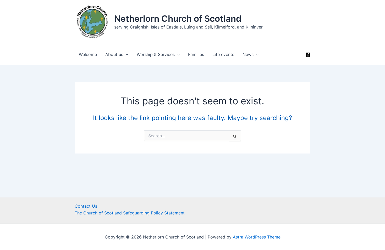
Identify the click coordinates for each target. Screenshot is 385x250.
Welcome (88, 54)
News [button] (248, 54)
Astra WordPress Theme (256, 237)
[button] (125, 54)
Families (196, 54)
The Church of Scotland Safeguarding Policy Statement (130, 212)
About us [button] (114, 54)
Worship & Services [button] (156, 54)
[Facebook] (308, 54)
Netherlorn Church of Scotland (177, 18)
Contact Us (86, 206)
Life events (223, 54)
